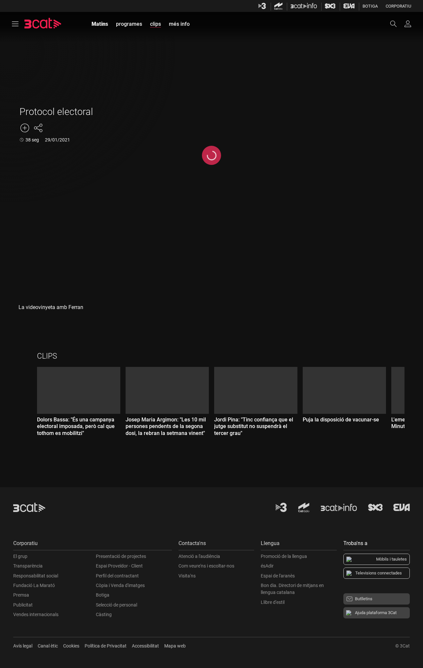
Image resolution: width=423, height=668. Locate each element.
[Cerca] (396, 24)
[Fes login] (408, 24)
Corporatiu (398, 6)
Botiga (370, 6)
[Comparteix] (38, 128)
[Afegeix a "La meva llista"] (24, 128)
